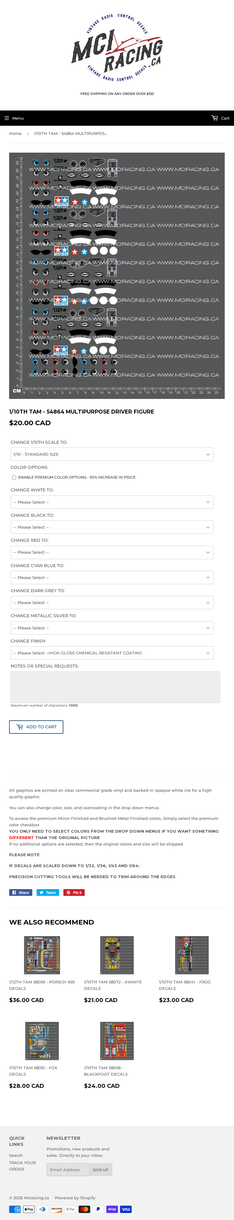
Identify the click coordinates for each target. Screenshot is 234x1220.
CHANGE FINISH (28, 641)
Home (15, 133)
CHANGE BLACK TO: (32, 515)
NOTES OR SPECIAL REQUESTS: (45, 666)
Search (16, 1155)
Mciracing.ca (36, 1197)
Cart (224, 118)
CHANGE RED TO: (29, 540)
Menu (18, 118)
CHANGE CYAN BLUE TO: (37, 565)
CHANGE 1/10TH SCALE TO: (39, 442)
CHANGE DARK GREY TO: (38, 590)
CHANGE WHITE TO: (32, 490)
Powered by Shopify (75, 1197)
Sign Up (100, 1170)
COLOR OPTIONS (29, 467)
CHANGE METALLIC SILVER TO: (43, 615)
